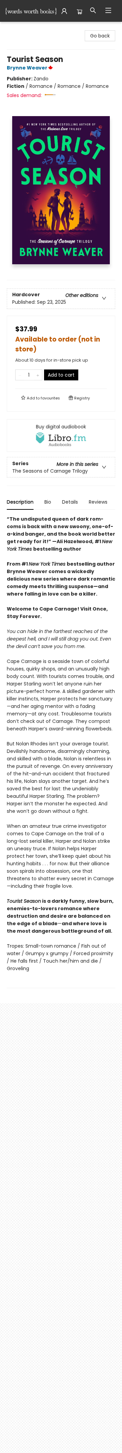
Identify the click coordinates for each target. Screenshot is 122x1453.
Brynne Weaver (27, 67)
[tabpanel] (61, 751)
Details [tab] (70, 502)
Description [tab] (20, 502)
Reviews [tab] (98, 502)
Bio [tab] (47, 502)
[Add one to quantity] (38, 375)
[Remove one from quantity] (20, 375)
